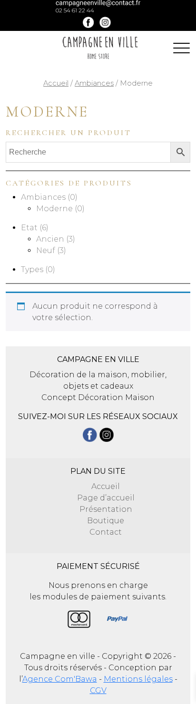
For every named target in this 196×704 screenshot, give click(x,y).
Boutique (105, 520)
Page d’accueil (106, 497)
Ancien (50, 239)
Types (32, 269)
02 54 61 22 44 (75, 10)
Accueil (56, 83)
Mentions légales (138, 679)
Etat (29, 227)
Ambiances (94, 83)
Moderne (54, 208)
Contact (105, 532)
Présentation (105, 509)
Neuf (45, 250)
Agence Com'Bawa (59, 679)
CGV (98, 690)
